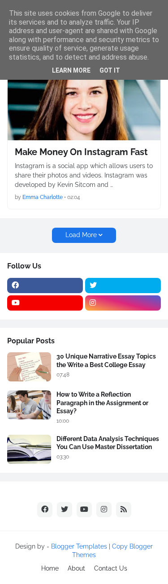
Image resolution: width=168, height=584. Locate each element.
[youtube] (45, 303)
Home (50, 568)
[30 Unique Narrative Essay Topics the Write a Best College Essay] (29, 366)
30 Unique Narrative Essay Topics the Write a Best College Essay (106, 360)
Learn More (71, 70)
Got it (109, 70)
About (76, 568)
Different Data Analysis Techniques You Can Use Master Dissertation (107, 442)
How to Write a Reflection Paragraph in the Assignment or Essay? (102, 402)
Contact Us (110, 568)
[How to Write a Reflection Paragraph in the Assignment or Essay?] (29, 405)
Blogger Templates (79, 546)
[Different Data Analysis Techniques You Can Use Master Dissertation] (29, 449)
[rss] (123, 509)
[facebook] (45, 285)
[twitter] (123, 285)
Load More (81, 234)
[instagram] (123, 303)
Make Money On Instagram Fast (81, 152)
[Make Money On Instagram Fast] (84, 100)
